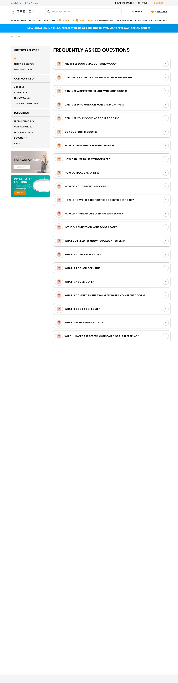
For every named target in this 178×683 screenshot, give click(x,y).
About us (19, 87)
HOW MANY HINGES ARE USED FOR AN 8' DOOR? (94, 213)
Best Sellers (68, 20)
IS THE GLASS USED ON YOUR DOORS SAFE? (91, 227)
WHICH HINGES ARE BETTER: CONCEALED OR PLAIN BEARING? (102, 336)
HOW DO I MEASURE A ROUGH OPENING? (89, 145)
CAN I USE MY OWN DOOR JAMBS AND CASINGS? (94, 104)
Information (158, 20)
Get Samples (123, 20)
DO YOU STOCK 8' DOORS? (81, 132)
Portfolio (142, 3)
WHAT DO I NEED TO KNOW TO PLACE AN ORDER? (95, 241)
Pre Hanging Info (23, 132)
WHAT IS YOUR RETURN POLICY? (84, 322)
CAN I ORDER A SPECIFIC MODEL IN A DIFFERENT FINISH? (98, 77)
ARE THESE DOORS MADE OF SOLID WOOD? (91, 63)
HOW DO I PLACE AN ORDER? (82, 172)
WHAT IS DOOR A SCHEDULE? (82, 309)
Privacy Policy (22, 98)
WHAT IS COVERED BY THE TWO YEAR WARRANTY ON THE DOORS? (105, 295)
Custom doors (106, 20)
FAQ (16, 58)
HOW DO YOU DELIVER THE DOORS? (86, 186)
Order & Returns (23, 69)
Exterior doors (47, 20)
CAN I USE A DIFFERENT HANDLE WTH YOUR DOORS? (96, 91)
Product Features (24, 121)
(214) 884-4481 (136, 11)
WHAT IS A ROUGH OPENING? (82, 268)
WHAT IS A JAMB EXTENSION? (83, 254)
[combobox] (83, 11)
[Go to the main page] (22, 11)
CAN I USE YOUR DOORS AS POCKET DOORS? (92, 118)
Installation (16, 3)
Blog (17, 143)
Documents (20, 137)
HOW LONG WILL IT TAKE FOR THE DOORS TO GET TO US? (99, 200)
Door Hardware (139, 20)
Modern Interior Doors (24, 20)
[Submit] (48, 11)
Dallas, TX (158, 3)
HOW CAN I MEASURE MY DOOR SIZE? (87, 159)
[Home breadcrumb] (12, 36)
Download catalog (124, 3)
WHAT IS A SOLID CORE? (79, 281)
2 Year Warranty (32, 3)
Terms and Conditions (26, 103)
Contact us (20, 92)
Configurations (23, 126)
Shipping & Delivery (24, 64)
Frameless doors (88, 20)
